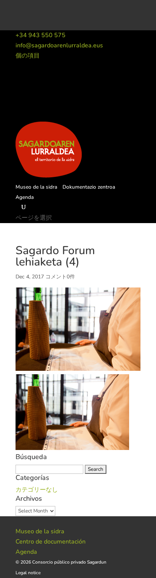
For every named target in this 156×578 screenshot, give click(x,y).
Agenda (25, 197)
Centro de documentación (51, 541)
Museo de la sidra (36, 187)
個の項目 (28, 56)
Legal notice (28, 573)
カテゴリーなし (37, 490)
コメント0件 (60, 276)
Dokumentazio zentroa (88, 187)
